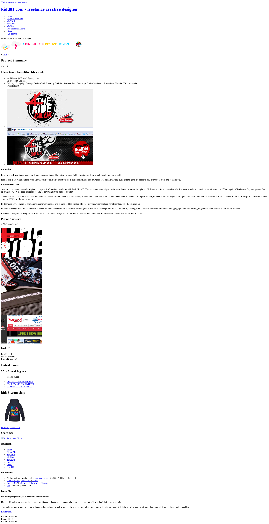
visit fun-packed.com (10, 427)
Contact (10, 462)
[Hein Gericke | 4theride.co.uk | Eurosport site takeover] (21, 343)
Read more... (6, 512)
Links (9, 31)
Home (9, 16)
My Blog (11, 26)
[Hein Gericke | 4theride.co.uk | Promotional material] (21, 285)
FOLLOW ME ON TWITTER (21, 384)
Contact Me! (12, 483)
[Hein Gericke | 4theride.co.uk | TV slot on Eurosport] (21, 314)
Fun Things (12, 34)
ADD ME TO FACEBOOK (19, 386)
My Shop (11, 23)
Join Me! (23, 483)
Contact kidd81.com (16, 29)
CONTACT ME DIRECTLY (20, 381)
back (5, 54)
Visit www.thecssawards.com (14, 2)
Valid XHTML (13, 480)
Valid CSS (26, 480)
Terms (35, 480)
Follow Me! (34, 483)
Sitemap (44, 483)
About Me (11, 452)
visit (8, 485)
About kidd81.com (15, 18)
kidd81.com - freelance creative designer (39, 9)
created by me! (42, 478)
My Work (11, 21)
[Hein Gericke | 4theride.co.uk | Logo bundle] (21, 256)
